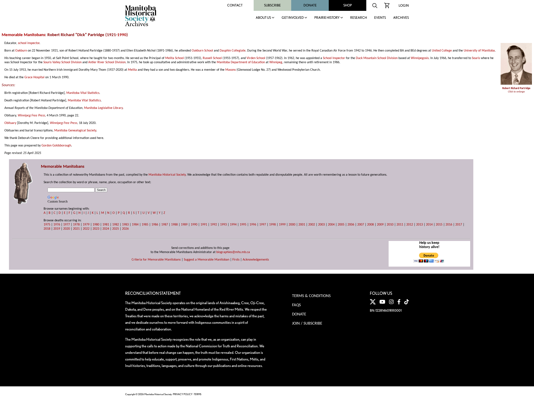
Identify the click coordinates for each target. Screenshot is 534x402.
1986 (154, 224)
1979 (86, 224)
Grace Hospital (34, 77)
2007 (360, 224)
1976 (56, 224)
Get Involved (293, 18)
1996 (252, 224)
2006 (351, 224)
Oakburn (21, 50)
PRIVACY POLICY (183, 394)
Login (404, 6)
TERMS (197, 394)
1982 (115, 224)
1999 (282, 224)
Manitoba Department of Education (241, 62)
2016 (449, 224)
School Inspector (334, 58)
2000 (292, 224)
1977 (66, 224)
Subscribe (272, 5)
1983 (125, 224)
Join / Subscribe (307, 323)
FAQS (296, 305)
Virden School (256, 58)
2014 (429, 224)
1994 (233, 224)
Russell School (212, 58)
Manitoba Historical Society (167, 174)
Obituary (10, 123)
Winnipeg (275, 62)
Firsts (235, 259)
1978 (76, 224)
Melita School (174, 58)
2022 (86, 229)
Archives (401, 18)
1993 (223, 224)
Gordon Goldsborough (56, 145)
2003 (321, 224)
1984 (135, 224)
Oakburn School (202, 50)
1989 (184, 224)
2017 (458, 224)
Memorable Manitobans (23, 35)
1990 (121, 35)
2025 (115, 229)
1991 (203, 224)
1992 (213, 224)
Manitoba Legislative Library (103, 108)
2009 (380, 224)
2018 (47, 229)
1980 (96, 224)
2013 (419, 224)
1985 (145, 224)
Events (380, 18)
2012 (409, 224)
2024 (105, 229)
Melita (132, 70)
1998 (272, 224)
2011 (400, 224)
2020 (66, 229)
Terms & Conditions (311, 296)
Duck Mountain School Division (377, 58)
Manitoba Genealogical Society (75, 130)
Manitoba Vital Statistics (82, 93)
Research (358, 18)
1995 (243, 224)
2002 (311, 224)
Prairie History (327, 18)
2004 (331, 224)
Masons (230, 70)
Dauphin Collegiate (233, 50)
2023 (96, 229)
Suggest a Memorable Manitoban (206, 259)
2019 (56, 229)
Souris (476, 58)
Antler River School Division (107, 62)
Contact (235, 5)
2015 (439, 224)
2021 (76, 229)
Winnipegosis (420, 58)
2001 (301, 224)
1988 (174, 224)
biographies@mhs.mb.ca (233, 252)
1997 (262, 224)
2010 (390, 224)
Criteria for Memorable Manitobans (156, 259)
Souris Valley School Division (62, 62)
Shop (347, 5)
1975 (47, 224)
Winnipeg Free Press (31, 115)
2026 (125, 229)
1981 (105, 224)
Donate (310, 5)
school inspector (28, 43)
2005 (341, 224)
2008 (370, 224)
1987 (164, 224)
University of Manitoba (479, 50)
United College (442, 50)
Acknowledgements (256, 259)
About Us (263, 18)
